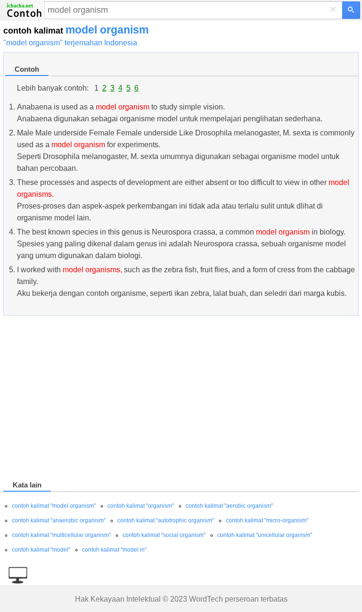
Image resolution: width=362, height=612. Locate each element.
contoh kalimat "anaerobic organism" (59, 520)
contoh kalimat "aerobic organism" (229, 506)
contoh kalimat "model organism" (54, 506)
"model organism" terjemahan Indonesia (70, 43)
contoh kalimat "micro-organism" (267, 520)
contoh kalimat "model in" (114, 549)
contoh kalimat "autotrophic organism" (165, 520)
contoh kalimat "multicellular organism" (61, 535)
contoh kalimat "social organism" (164, 535)
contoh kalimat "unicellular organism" (264, 535)
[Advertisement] (181, 400)
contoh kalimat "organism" (140, 506)
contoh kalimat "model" (41, 549)
